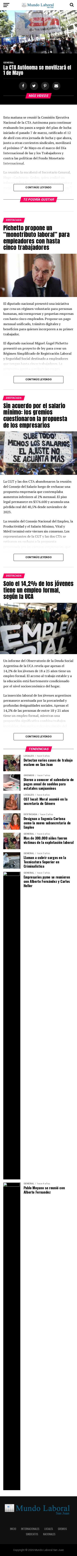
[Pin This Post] (44, 86)
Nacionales (49, 1534)
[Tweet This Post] (33, 86)
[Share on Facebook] (22, 86)
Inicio (13, 1529)
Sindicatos (32, 1534)
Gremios (62, 1529)
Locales (48, 1529)
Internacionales (30, 1529)
